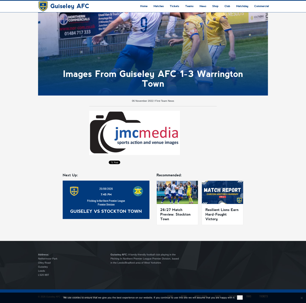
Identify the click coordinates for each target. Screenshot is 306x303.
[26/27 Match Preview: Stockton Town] (177, 192)
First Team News (164, 100)
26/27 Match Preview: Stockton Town (175, 214)
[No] (301, 298)
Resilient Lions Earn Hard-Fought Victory (222, 214)
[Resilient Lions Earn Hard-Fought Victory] (222, 192)
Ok (239, 297)
